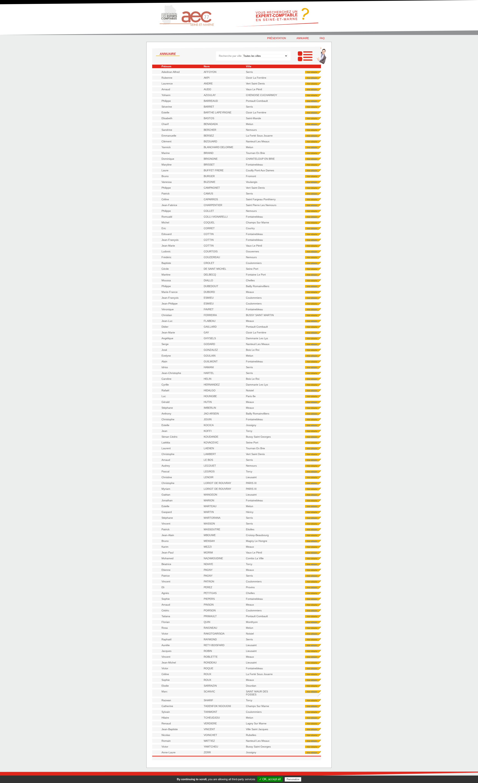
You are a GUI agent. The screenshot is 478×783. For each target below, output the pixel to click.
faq (322, 38)
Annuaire (303, 38)
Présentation (276, 38)
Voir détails (312, 72)
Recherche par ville (230, 55)
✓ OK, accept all (270, 779)
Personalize (293, 779)
